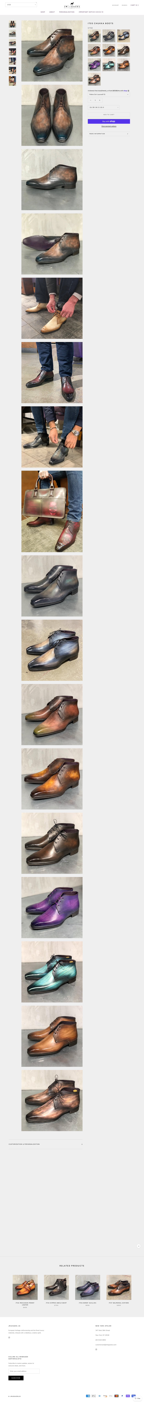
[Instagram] (9, 1337)
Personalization (66, 12)
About (52, 12)
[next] (137, 1289)
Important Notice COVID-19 (91, 12)
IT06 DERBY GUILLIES (87, 1303)
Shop (43, 12)
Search (124, 5)
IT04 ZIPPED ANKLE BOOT (56, 1303)
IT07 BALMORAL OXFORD (119, 1303)
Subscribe (15, 1378)
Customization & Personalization (24, 1144)
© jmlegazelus (14, 1396)
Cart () (135, 5)
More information (97, 133)
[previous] (6, 1289)
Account (115, 5)
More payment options (109, 126)
